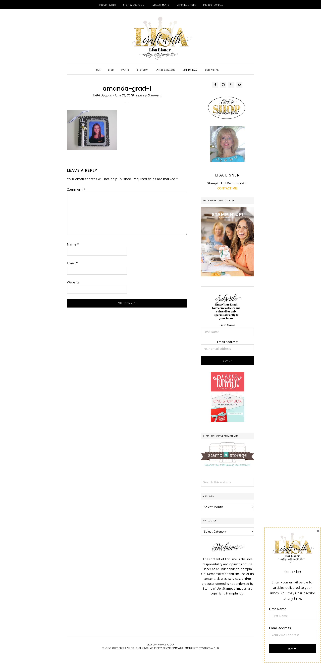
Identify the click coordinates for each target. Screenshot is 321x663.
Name (73, 244)
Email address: (227, 342)
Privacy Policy (166, 644)
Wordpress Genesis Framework (167, 648)
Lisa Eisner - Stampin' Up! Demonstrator (160, 38)
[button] (226, 67)
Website (73, 282)
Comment (76, 189)
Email (72, 263)
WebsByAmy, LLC (211, 648)
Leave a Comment (148, 95)
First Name (227, 325)
